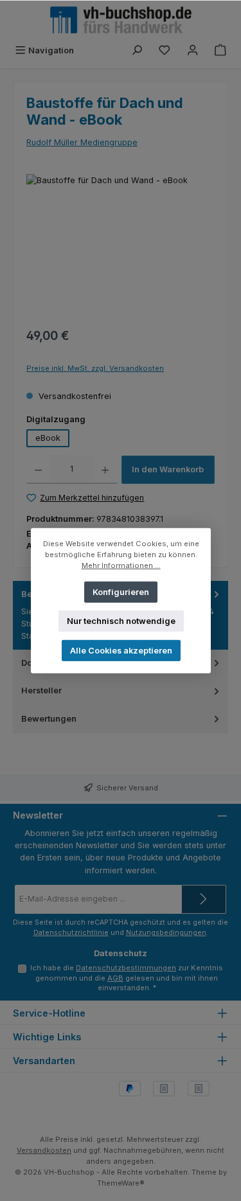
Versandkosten (44, 1150)
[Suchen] (137, 50)
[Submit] (203, 899)
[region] (120, 246)
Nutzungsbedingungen (166, 933)
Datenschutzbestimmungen (126, 967)
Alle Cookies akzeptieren (120, 650)
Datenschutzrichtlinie (71, 933)
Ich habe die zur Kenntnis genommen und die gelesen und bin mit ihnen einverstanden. (126, 978)
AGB (115, 978)
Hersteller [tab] (41, 690)
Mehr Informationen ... (120, 564)
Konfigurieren (121, 591)
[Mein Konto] (193, 50)
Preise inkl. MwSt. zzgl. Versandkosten (95, 368)
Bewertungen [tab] (48, 719)
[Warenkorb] (220, 50)
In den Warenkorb (168, 469)
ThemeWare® (121, 1183)
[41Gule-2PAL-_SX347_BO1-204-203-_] (120, 246)
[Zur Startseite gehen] (121, 19)
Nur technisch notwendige (120, 620)
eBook (47, 438)
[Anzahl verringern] (38, 470)
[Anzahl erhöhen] (105, 470)
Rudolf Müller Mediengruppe (82, 142)
